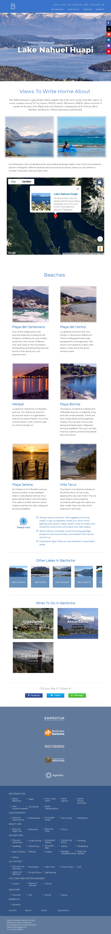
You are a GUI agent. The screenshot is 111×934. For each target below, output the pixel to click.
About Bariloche (16, 800)
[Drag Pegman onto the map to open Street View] (100, 248)
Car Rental (33, 807)
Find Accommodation (18, 807)
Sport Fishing (18, 852)
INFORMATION (57, 9)
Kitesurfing (34, 846)
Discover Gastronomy (18, 819)
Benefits (16, 905)
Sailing (64, 846)
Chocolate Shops (49, 819)
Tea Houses (66, 818)
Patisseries (82, 818)
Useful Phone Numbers (81, 801)
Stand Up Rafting (81, 852)
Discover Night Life (17, 830)
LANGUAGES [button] (95, 5)
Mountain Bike (49, 847)
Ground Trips (67, 867)
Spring (64, 895)
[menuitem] (57, 9)
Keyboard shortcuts (69, 253)
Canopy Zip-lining (66, 841)
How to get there (50, 800)
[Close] (78, 189)
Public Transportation (51, 807)
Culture (48, 884)
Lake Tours (50, 867)
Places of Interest (33, 884)
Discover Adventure (17, 841)
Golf (79, 867)
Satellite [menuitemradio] (26, 181)
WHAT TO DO (73, 9)
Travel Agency (64, 800)
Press (86, 5)
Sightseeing (50, 872)
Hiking (15, 857)
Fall (30, 895)
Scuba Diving (35, 841)
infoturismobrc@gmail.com (17, 927)
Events (57, 5)
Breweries (33, 829)
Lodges (48, 852)
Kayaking (16, 846)
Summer (16, 895)
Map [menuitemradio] (13, 181)
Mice (69, 5)
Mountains (34, 867)
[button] (55, 216)
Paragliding (82, 846)
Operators (77, 5)
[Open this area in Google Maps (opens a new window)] (11, 253)
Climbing (81, 841)
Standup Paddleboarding (67, 852)
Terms (101, 253)
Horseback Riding (50, 841)
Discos (64, 829)
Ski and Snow (35, 872)
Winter (48, 895)
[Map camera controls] (100, 239)
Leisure (15, 884)
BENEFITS (100, 9)
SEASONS (87, 9)
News (63, 5)
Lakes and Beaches (17, 873)
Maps (31, 799)
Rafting (32, 852)
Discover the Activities (18, 867)
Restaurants (34, 818)
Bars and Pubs (49, 830)
